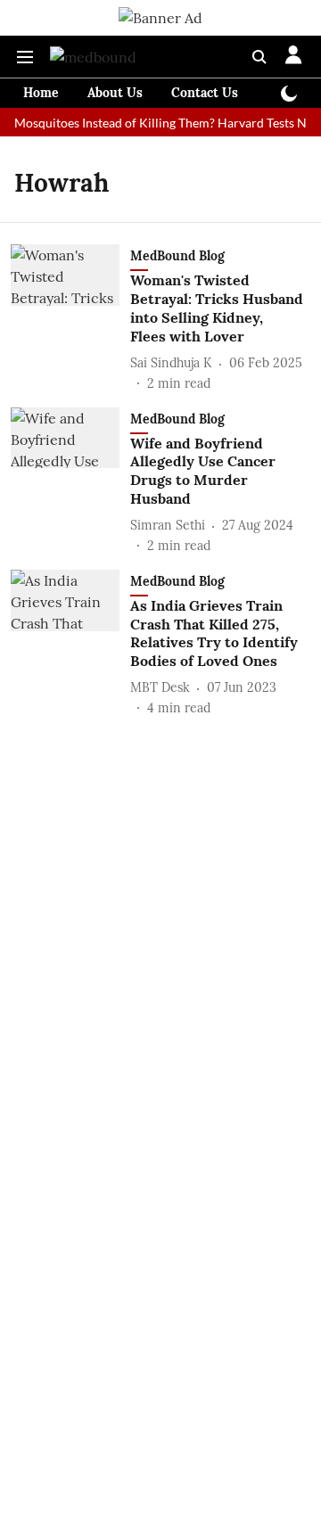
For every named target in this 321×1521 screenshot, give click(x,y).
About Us (115, 93)
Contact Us (204, 93)
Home (41, 93)
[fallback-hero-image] (70, 318)
